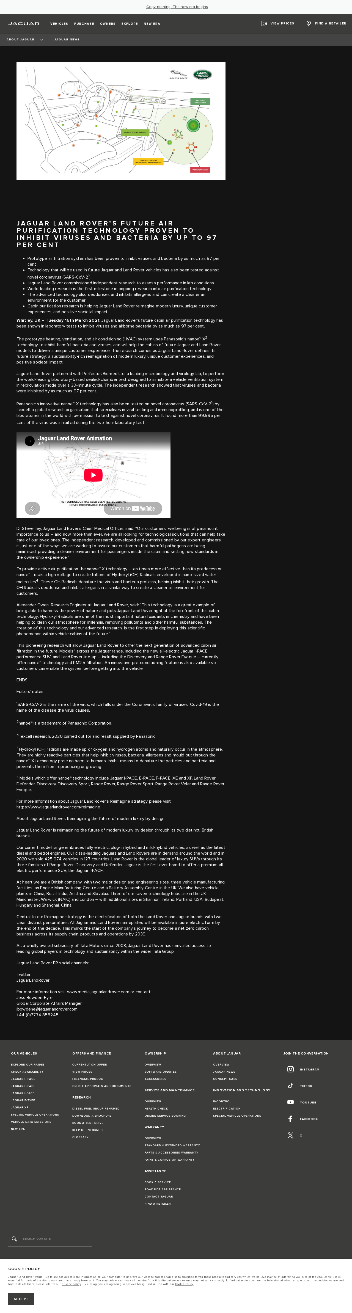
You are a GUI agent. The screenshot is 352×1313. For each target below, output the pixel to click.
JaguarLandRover (33, 980)
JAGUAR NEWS (224, 1071)
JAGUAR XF (20, 1107)
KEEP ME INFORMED (87, 1130)
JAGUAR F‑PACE (23, 1079)
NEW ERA (18, 1129)
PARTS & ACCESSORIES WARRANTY (171, 1152)
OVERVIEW (153, 1064)
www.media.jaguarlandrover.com (98, 992)
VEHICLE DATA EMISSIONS (31, 1122)
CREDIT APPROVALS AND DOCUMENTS (101, 1086)
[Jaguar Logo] (24, 24)
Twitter (23, 974)
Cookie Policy (184, 1284)
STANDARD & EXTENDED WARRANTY (172, 1145)
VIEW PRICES (82, 1071)
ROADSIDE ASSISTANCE (163, 1189)
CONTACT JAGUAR (159, 1196)
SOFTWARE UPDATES (161, 1071)
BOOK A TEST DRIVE (88, 1123)
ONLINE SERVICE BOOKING (165, 1115)
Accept (21, 1299)
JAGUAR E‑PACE (23, 1086)
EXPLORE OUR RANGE (27, 1064)
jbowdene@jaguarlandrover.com (47, 1009)
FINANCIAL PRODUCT (88, 1079)
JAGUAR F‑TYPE (23, 1100)
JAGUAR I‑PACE (23, 1093)
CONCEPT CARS (225, 1079)
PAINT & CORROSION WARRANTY (170, 1159)
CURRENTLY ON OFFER (89, 1064)
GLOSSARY (80, 1137)
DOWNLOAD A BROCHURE (92, 1115)
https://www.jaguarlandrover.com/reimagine (58, 807)
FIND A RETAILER (158, 1203)
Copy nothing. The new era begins (177, 7)
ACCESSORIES (155, 1079)
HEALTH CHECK (156, 1108)
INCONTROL (222, 1101)
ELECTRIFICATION (227, 1108)
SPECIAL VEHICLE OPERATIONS (35, 1114)
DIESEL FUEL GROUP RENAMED (96, 1108)
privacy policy (71, 1284)
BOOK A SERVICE (158, 1182)
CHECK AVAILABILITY (27, 1071)
